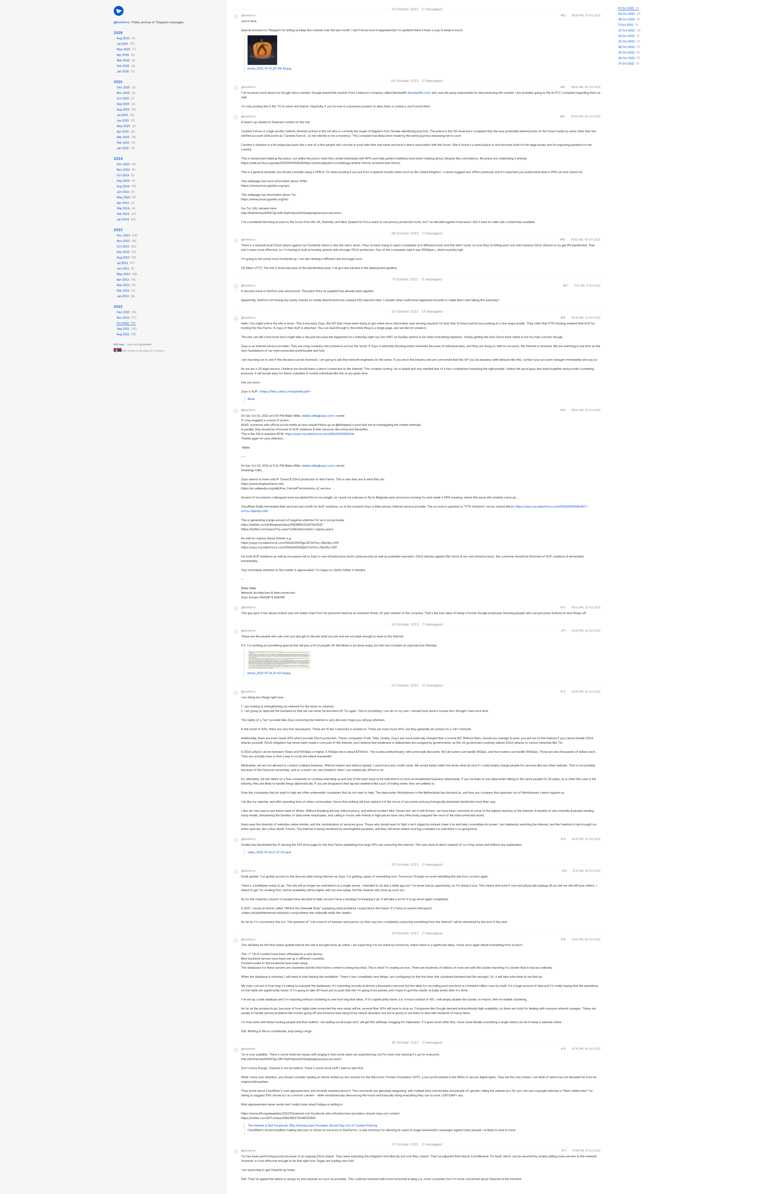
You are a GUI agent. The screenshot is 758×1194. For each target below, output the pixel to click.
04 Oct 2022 (629, 14)
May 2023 (127, 274)
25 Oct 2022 (629, 41)
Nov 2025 (126, 93)
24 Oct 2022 (629, 36)
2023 (118, 230)
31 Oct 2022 (628, 63)
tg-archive (145, 344)
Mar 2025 (126, 137)
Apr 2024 (126, 203)
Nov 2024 (126, 169)
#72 (563, 692)
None (251, 399)
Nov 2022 (126, 317)
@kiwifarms (121, 22)
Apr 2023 (126, 279)
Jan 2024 (126, 219)
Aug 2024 (126, 186)
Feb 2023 (126, 290)
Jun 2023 (125, 268)
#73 (563, 839)
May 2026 (126, 49)
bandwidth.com (419, 93)
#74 (564, 871)
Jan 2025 (126, 148)
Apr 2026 (126, 55)
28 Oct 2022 (629, 47)
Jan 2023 (126, 296)
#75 (563, 939)
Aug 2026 (126, 38)
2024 (118, 158)
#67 (565, 286)
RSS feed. (119, 344)
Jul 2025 (126, 115)
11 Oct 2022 (628, 25)
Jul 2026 (126, 44)
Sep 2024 (126, 181)
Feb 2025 (126, 142)
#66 (562, 240)
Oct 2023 (126, 246)
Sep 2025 (126, 104)
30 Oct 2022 (629, 58)
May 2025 (126, 126)
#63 (563, 15)
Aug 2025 (126, 109)
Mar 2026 (126, 60)
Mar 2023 (126, 285)
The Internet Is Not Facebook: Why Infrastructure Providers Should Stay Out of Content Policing (312, 1125)
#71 (563, 631)
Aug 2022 (126, 334)
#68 (563, 318)
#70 (562, 607)
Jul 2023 (126, 263)
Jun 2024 (126, 192)
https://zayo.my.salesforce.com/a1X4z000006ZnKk (319, 434)
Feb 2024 (126, 214)
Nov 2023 (127, 241)
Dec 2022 (127, 312)
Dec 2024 (126, 164)
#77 (564, 1151)
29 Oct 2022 (629, 52)
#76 (563, 1049)
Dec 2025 (126, 87)
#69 (562, 410)
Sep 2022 (127, 329)
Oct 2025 (125, 98)
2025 (118, 82)
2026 (118, 33)
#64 (562, 87)
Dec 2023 (127, 235)
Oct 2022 (126, 323)
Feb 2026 (126, 66)
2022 (118, 306)
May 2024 (126, 197)
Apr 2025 (126, 131)
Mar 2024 (126, 208)
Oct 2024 (126, 175)
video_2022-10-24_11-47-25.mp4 (269, 852)
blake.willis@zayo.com (318, 416)
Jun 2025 (126, 120)
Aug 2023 (126, 257)
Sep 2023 (126, 252)
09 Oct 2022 (629, 19)
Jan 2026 (126, 71)
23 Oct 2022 (629, 30)
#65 (562, 116)
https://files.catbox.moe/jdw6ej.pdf (285, 391)
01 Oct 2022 (628, 8)
